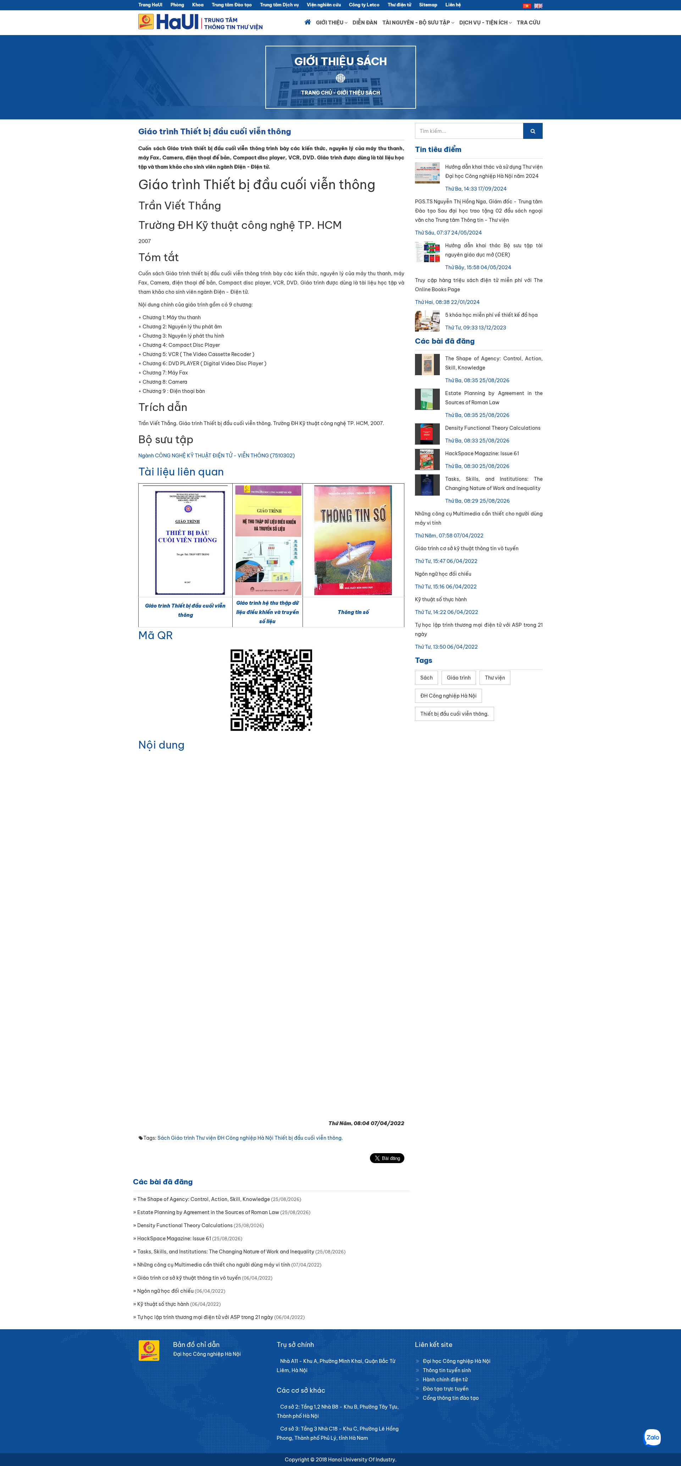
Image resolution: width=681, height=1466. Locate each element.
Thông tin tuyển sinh (447, 1370)
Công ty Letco (364, 4)
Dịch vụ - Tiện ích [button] (484, 22)
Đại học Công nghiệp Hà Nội (457, 1361)
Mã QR (155, 635)
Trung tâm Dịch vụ (279, 4)
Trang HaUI (150, 4)
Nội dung (161, 744)
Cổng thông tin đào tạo (451, 1398)
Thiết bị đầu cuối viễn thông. (309, 1138)
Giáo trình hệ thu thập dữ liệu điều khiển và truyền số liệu (267, 612)
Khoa (198, 4)
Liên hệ (453, 4)
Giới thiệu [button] (330, 22)
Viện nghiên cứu (324, 4)
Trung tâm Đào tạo (232, 4)
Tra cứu (528, 22)
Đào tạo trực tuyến (446, 1389)
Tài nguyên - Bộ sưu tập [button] (416, 22)
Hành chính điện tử (445, 1379)
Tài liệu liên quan (181, 471)
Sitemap (428, 4)
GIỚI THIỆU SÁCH (358, 93)
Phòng (177, 4)
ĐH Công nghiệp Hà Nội (245, 1138)
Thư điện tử (399, 4)
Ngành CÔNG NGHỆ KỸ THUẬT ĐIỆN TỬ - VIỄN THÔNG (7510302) (216, 455)
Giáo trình (183, 1138)
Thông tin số (353, 612)
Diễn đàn (365, 22)
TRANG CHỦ (316, 93)
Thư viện (206, 1138)
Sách (163, 1138)
